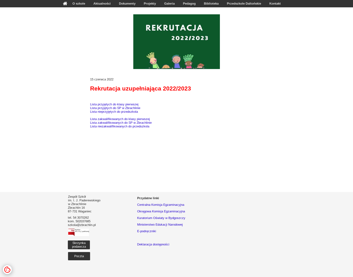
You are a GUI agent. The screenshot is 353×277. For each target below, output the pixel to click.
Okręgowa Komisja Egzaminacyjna (161, 211)
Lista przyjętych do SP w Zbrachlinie (115, 108)
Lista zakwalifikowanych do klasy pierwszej (120, 119)
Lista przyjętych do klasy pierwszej (114, 104)
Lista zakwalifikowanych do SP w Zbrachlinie (121, 122)
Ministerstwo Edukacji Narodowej (160, 224)
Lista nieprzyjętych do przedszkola (114, 111)
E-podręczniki (146, 231)
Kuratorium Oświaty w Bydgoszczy (161, 218)
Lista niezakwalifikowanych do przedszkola (119, 126)
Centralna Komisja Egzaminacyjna (160, 205)
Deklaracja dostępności (153, 244)
